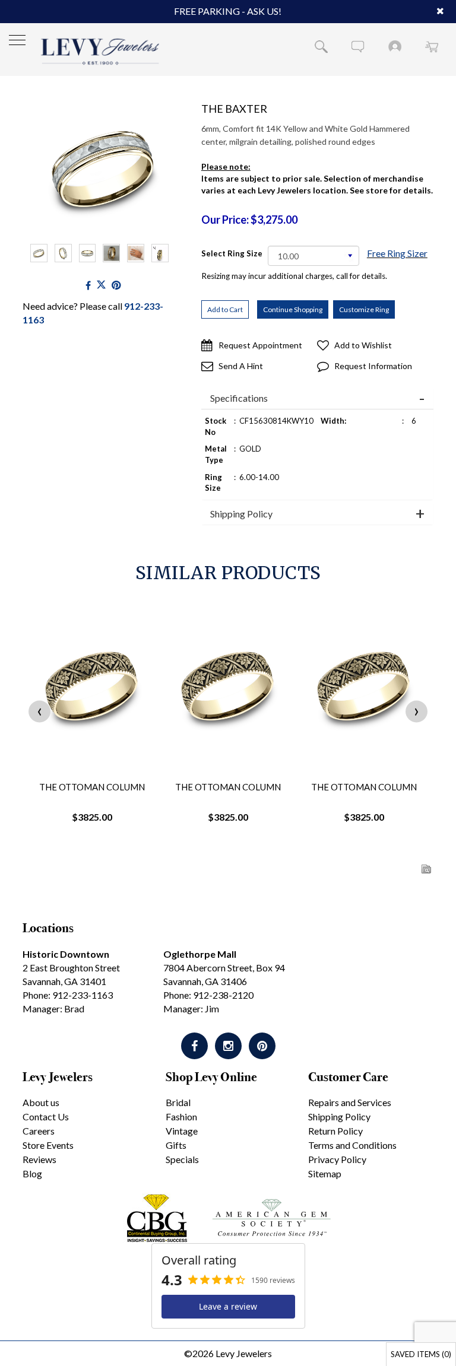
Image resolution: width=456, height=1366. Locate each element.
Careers (39, 1130)
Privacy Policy (337, 1159)
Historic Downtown (66, 954)
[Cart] (431, 46)
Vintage (182, 1130)
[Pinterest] (262, 1046)
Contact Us (46, 1116)
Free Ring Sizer (397, 253)
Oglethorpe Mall (199, 954)
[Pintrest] (116, 285)
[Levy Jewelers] (100, 51)
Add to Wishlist (363, 345)
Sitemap (324, 1173)
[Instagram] (228, 1046)
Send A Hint (240, 366)
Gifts (176, 1145)
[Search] (321, 46)
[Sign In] (394, 46)
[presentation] (39, 711)
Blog (32, 1173)
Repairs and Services (349, 1102)
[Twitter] (101, 285)
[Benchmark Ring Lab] (160, 253)
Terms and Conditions (352, 1145)
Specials (182, 1159)
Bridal (178, 1102)
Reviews (39, 1159)
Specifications (239, 398)
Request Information (373, 366)
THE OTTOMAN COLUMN (92, 787)
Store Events (48, 1145)
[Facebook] (88, 285)
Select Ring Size (231, 253)
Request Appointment (260, 345)
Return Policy (335, 1130)
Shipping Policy (241, 514)
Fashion (181, 1116)
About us (41, 1102)
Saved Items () (421, 1354)
